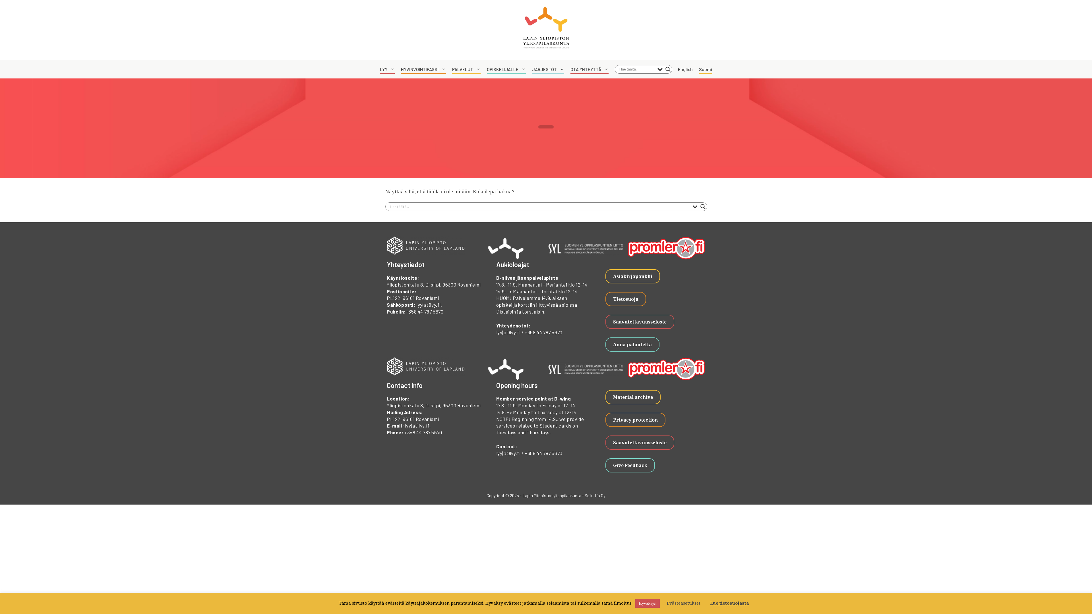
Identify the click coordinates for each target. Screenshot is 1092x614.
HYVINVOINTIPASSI (420, 69)
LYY (383, 69)
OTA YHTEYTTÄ (585, 69)
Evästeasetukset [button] (683, 603)
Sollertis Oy (595, 495)
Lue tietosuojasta (729, 603)
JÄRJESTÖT (544, 69)
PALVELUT (462, 69)
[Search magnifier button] (668, 69)
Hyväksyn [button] (647, 603)
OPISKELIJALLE (502, 69)
